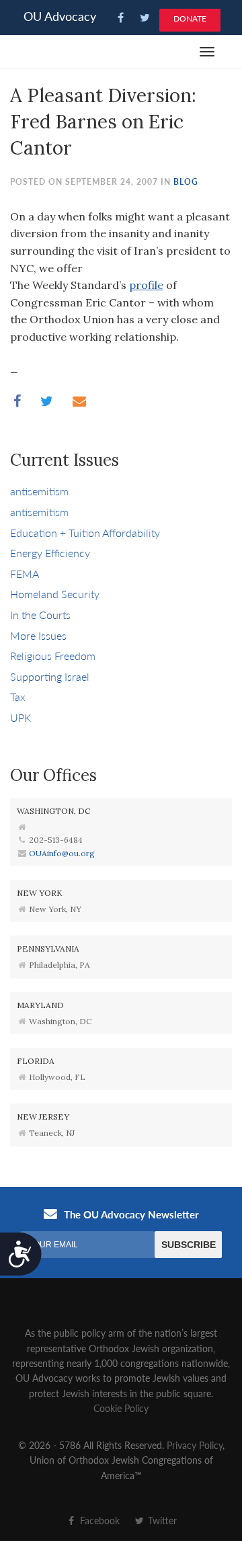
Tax (18, 696)
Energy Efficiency (50, 552)
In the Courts (40, 614)
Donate (189, 18)
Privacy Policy (195, 1445)
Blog (185, 182)
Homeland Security (54, 593)
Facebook (98, 1520)
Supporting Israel (49, 676)
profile (146, 285)
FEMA (24, 573)
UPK (20, 717)
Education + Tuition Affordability (85, 532)
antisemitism (39, 491)
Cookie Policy (121, 1408)
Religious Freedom (52, 655)
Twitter (161, 1520)
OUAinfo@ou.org (62, 853)
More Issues (38, 635)
